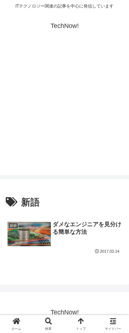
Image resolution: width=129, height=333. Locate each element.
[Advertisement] (64, 110)
